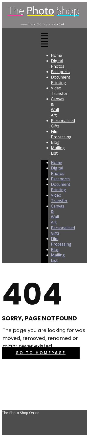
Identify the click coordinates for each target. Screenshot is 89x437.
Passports (60, 179)
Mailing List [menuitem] (58, 150)
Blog (55, 249)
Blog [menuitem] (55, 142)
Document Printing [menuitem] (60, 79)
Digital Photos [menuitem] (57, 63)
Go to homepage (41, 352)
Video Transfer (59, 197)
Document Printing (60, 187)
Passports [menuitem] (60, 71)
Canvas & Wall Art (57, 214)
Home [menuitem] (56, 55)
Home (56, 162)
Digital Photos (57, 170)
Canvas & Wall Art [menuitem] (57, 107)
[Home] (44, 26)
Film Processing (61, 241)
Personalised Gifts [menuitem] (63, 123)
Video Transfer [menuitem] (59, 90)
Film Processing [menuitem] (61, 134)
